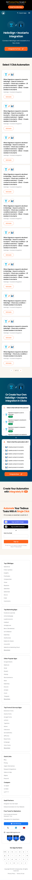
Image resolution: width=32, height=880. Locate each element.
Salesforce (7, 566)
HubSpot (6, 622)
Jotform (6, 720)
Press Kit (6, 778)
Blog (5, 760)
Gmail (5, 668)
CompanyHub (8, 579)
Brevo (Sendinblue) (9, 628)
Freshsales (7, 576)
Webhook (6, 665)
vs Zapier (6, 785)
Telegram (6, 696)
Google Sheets (8, 662)
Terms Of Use (20, 873)
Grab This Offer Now (16, 7)
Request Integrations (10, 769)
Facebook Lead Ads (9, 613)
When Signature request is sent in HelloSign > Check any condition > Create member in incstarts (14, 303)
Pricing (6, 763)
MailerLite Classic (9, 641)
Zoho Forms (7, 745)
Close (5, 582)
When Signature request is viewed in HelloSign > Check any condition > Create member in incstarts (15, 328)
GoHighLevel (7, 625)
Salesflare (7, 588)
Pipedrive (6, 585)
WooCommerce (8, 677)
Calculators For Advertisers (11, 819)
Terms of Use (18, 546)
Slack (5, 680)
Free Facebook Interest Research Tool (10, 815)
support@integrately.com (13, 832)
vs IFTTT (6, 792)
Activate (8, 97)
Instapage (7, 742)
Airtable (6, 690)
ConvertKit (7, 644)
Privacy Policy (11, 873)
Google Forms (8, 717)
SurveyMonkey (8, 732)
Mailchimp (6, 635)
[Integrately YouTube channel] (24, 827)
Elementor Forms (8, 711)
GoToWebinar (8, 631)
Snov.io (6, 595)
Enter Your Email (8, 533)
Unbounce (7, 729)
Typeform (6, 723)
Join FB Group (17, 823)
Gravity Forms (8, 714)
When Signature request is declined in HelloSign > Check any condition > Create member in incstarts (15, 354)
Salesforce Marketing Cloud (12, 647)
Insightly (6, 573)
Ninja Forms (7, 739)
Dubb (5, 598)
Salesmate (7, 592)
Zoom (5, 693)
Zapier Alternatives (9, 766)
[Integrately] (3, 13)
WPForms (6, 736)
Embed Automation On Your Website (14, 807)
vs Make (6, 789)
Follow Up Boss (8, 570)
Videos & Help (8, 772)
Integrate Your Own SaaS (11, 803)
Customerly (7, 601)
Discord (6, 687)
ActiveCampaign (8, 616)
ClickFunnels (7, 638)
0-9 (5, 852)
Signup (6, 775)
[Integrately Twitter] (8, 827)
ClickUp (6, 674)
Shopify (6, 671)
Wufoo (6, 726)
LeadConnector (8, 619)
